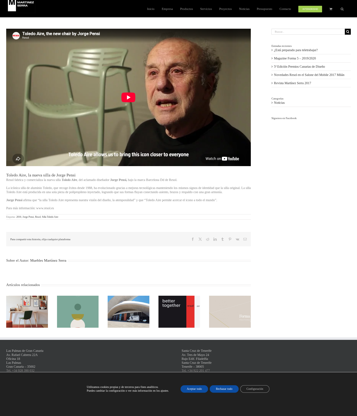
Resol (38, 216)
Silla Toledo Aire (50, 216)
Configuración (254, 388)
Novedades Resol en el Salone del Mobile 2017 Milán (309, 75)
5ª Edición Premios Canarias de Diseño (299, 66)
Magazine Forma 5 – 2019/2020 (295, 58)
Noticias (279, 102)
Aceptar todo (194, 388)
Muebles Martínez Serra (48, 260)
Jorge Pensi (28, 216)
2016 (18, 216)
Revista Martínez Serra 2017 (292, 83)
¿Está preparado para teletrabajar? (296, 50)
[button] (342, 8)
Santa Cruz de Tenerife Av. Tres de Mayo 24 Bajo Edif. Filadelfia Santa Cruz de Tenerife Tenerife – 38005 (197, 358)
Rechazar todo (224, 388)
